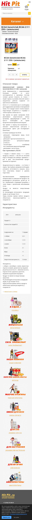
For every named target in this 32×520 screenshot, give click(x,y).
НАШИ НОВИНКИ (15, 363)
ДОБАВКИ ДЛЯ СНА (15, 433)
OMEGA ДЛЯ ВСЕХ (15, 415)
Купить (24, 74)
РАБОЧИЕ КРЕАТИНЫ (15, 398)
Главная (4, 31)
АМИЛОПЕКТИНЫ (15, 485)
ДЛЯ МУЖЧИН (15, 468)
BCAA (16, 33)
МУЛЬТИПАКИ (15, 328)
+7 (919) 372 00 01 (7, 9)
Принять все (6, 517)
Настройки (16, 517)
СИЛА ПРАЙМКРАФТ (15, 345)
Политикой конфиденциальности (18, 514)
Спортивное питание (8, 33)
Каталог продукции (13, 31)
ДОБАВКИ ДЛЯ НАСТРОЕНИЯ (15, 450)
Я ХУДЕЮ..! (15, 310)
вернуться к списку (10, 291)
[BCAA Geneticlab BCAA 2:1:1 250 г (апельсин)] (12, 46)
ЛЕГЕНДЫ (15, 380)
